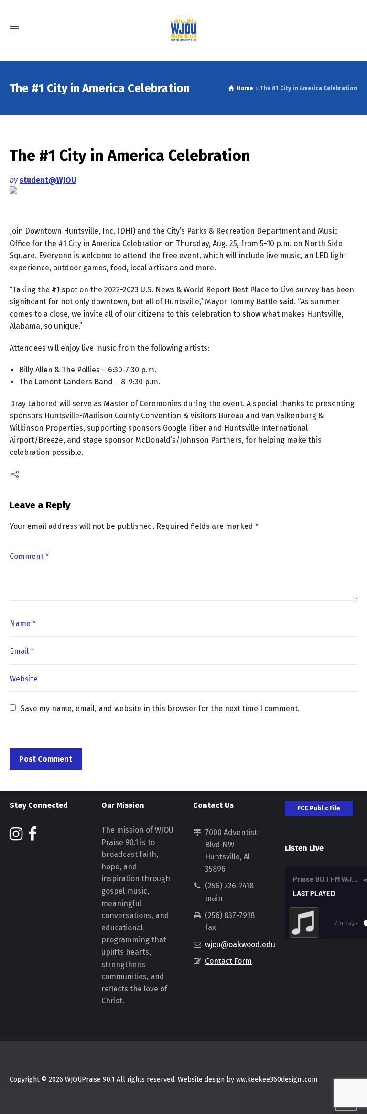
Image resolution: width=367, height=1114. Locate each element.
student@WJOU (48, 180)
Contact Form (228, 961)
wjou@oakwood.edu (240, 944)
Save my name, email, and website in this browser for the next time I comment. (160, 708)
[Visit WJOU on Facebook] (32, 836)
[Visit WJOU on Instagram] (16, 836)
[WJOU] (183, 28)
